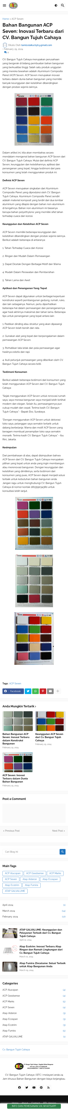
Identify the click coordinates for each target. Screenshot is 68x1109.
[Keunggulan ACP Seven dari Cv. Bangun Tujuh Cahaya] (50, 721)
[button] (4, 5)
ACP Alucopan (12, 873)
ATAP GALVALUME (15, 891)
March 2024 (34, 911)
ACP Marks (55, 873)
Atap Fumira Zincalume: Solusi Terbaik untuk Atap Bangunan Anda (42, 965)
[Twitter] (28, 691)
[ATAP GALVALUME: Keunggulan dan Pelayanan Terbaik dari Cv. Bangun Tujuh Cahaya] (9, 933)
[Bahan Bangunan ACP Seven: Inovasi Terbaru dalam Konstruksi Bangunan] (17, 721)
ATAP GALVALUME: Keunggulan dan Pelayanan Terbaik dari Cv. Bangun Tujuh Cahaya (40, 933)
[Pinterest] (43, 691)
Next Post (57, 830)
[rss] (48, 1087)
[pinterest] (41, 1087)
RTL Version (49, 1103)
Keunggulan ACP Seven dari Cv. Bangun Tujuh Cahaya (49, 737)
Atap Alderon (30, 879)
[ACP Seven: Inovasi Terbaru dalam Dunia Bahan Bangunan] (17, 762)
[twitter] (27, 1087)
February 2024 (34, 916)
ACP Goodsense (35, 873)
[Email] (50, 691)
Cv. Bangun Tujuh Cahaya (16, 1049)
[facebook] (19, 1087)
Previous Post (12, 830)
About (25, 1103)
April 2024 (34, 905)
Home (5, 19)
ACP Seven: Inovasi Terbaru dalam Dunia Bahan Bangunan (15, 778)
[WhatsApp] (35, 691)
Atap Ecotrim (12, 885)
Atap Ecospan (50, 879)
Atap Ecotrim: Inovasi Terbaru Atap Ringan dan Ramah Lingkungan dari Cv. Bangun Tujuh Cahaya (41, 949)
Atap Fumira (31, 885)
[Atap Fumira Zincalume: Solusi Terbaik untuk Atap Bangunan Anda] (9, 967)
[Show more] (57, 691)
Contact (35, 1103)
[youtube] (34, 1087)
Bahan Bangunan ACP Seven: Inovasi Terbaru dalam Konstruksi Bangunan (15, 739)
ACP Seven (17, 19)
